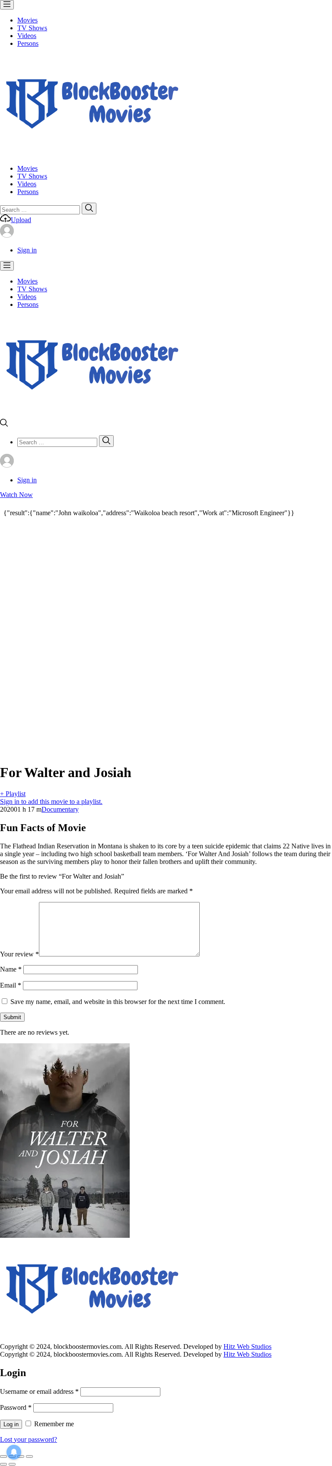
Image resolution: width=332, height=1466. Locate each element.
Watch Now (16, 494)
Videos (26, 35)
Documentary (60, 809)
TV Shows (32, 28)
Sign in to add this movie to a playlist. (51, 801)
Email (10, 985)
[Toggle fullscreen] (20, 1456)
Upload (21, 219)
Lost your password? (28, 1439)
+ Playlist (13, 793)
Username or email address (39, 1391)
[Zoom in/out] (29, 1456)
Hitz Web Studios (247, 1346)
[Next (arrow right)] (12, 1464)
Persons (27, 43)
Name (11, 969)
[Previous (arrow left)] (3, 1464)
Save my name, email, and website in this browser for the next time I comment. (117, 1001)
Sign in (27, 250)
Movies (27, 20)
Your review (19, 954)
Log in (11, 1424)
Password (16, 1407)
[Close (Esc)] (3, 1456)
